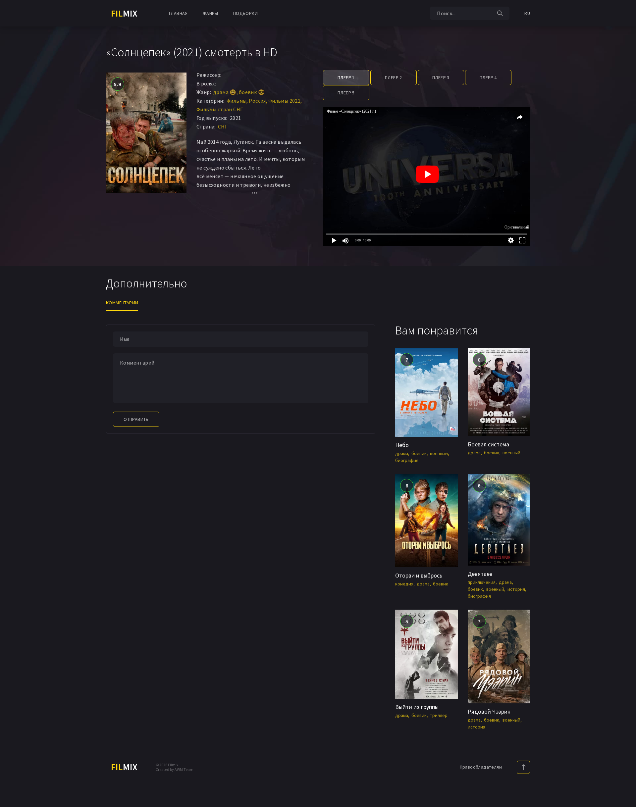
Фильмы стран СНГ (219, 109)
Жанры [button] (210, 13)
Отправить (136, 419)
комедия (404, 584)
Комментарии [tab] (122, 303)
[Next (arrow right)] (624, 403)
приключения (482, 582)
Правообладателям (481, 767)
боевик (419, 453)
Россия (257, 100)
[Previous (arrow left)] (11, 403)
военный (439, 453)
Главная (178, 13)
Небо (402, 445)
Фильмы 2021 (284, 100)
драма (401, 453)
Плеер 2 (393, 77)
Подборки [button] (245, 13)
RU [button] (527, 13)
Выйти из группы (417, 707)
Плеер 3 (441, 77)
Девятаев (480, 574)
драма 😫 (225, 92)
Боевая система (488, 444)
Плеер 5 (346, 93)
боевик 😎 (252, 92)
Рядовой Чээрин (489, 711)
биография (406, 460)
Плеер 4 (488, 77)
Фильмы (236, 100)
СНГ (223, 126)
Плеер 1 (346, 77)
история (516, 589)
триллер (439, 715)
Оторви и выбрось (418, 575)
